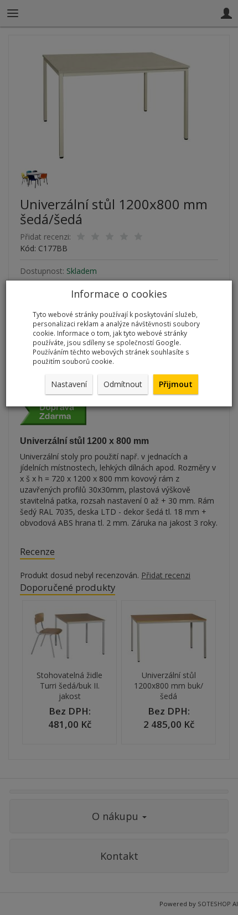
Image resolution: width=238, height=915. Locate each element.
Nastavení (69, 384)
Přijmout (176, 384)
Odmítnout (123, 384)
